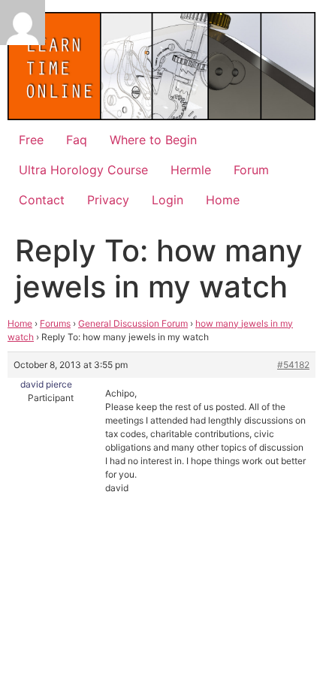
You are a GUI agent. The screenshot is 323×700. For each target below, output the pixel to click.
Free (31, 139)
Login (167, 199)
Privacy (108, 199)
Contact (42, 199)
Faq (76, 139)
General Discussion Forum (133, 323)
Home (223, 199)
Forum (251, 169)
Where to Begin (153, 139)
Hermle (191, 169)
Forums (55, 323)
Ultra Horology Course (83, 169)
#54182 (293, 364)
